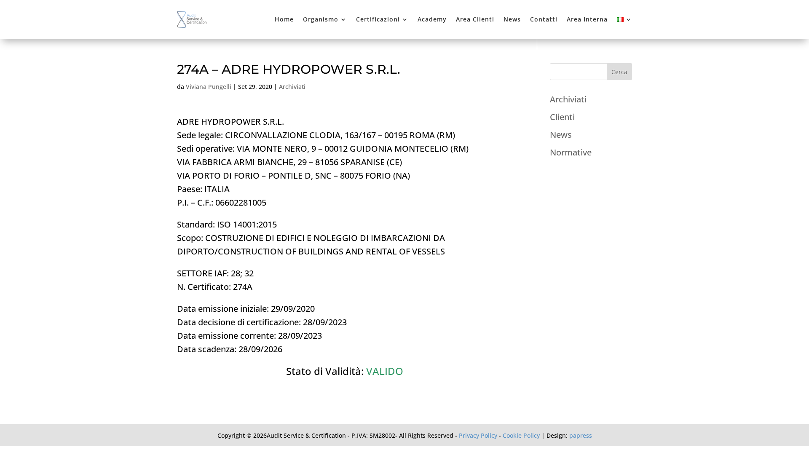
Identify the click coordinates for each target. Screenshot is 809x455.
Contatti (543, 19)
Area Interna (587, 19)
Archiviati (292, 87)
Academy (432, 19)
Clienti (562, 117)
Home (284, 19)
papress (580, 435)
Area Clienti (475, 19)
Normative (571, 152)
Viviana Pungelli (208, 87)
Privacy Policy (478, 435)
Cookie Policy (521, 435)
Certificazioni (378, 19)
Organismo (320, 19)
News (512, 19)
